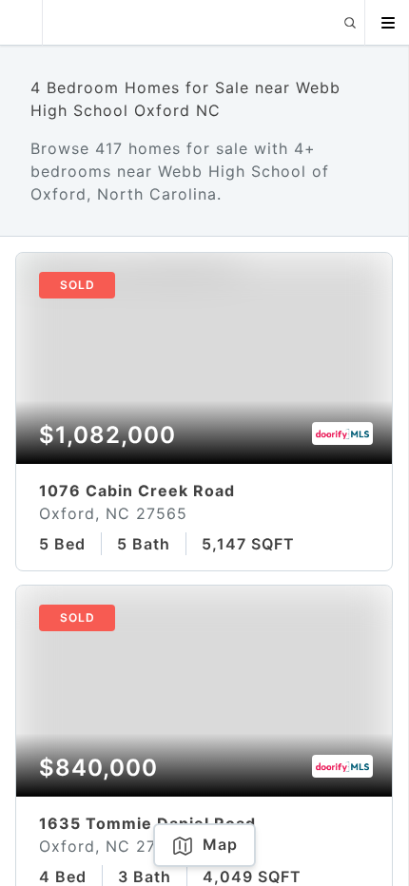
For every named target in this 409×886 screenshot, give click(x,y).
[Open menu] (387, 22)
